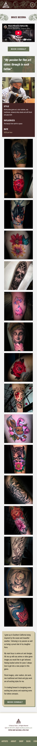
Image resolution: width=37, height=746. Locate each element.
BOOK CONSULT (18, 49)
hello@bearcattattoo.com (25, 728)
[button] (32, 4)
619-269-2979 (11, 728)
